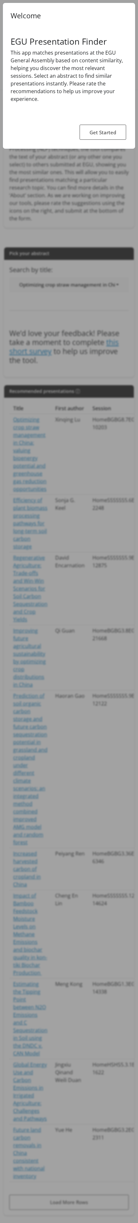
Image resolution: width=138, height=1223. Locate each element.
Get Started (103, 132)
